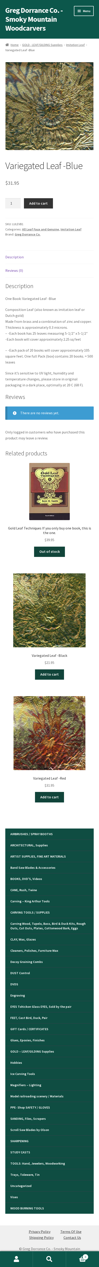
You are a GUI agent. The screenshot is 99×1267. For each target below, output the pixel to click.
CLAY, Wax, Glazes (23, 939)
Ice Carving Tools (22, 1074)
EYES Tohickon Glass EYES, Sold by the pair (40, 1007)
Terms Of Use (71, 1231)
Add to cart (38, 203)
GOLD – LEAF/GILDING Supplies (32, 1051)
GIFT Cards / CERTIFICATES (29, 1029)
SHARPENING (19, 1141)
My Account (16, 1259)
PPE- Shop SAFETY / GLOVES (30, 1107)
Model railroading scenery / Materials (37, 1096)
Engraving (17, 995)
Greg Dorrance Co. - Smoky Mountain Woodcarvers (34, 19)
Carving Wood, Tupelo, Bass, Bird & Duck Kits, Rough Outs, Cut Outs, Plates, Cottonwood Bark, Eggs (48, 926)
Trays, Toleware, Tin (25, 1175)
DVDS (14, 984)
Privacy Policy (39, 1231)
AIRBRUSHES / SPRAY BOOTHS (31, 834)
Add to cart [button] (49, 674)
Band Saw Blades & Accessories (32, 868)
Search (49, 1259)
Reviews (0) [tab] (14, 270)
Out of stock (49, 551)
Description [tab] (14, 257)
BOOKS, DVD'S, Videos (26, 879)
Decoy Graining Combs (26, 962)
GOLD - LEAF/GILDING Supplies (42, 45)
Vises (14, 1197)
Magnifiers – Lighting (25, 1085)
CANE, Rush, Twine (23, 890)
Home (15, 45)
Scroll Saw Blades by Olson (29, 1130)
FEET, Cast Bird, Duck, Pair (28, 1018)
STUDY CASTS (20, 1152)
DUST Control (20, 973)
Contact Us (72, 1237)
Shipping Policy (41, 1237)
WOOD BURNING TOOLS (27, 1208)
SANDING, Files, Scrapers (28, 1119)
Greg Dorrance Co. (28, 234)
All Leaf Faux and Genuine (40, 229)
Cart (76, 1255)
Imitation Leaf (75, 45)
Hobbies (16, 1063)
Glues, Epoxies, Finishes (27, 1040)
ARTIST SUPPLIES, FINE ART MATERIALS (38, 856)
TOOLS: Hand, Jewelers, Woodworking (37, 1163)
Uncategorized (21, 1186)
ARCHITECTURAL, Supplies (29, 845)
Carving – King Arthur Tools (30, 901)
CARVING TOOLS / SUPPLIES (30, 912)
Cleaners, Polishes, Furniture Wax (34, 951)
